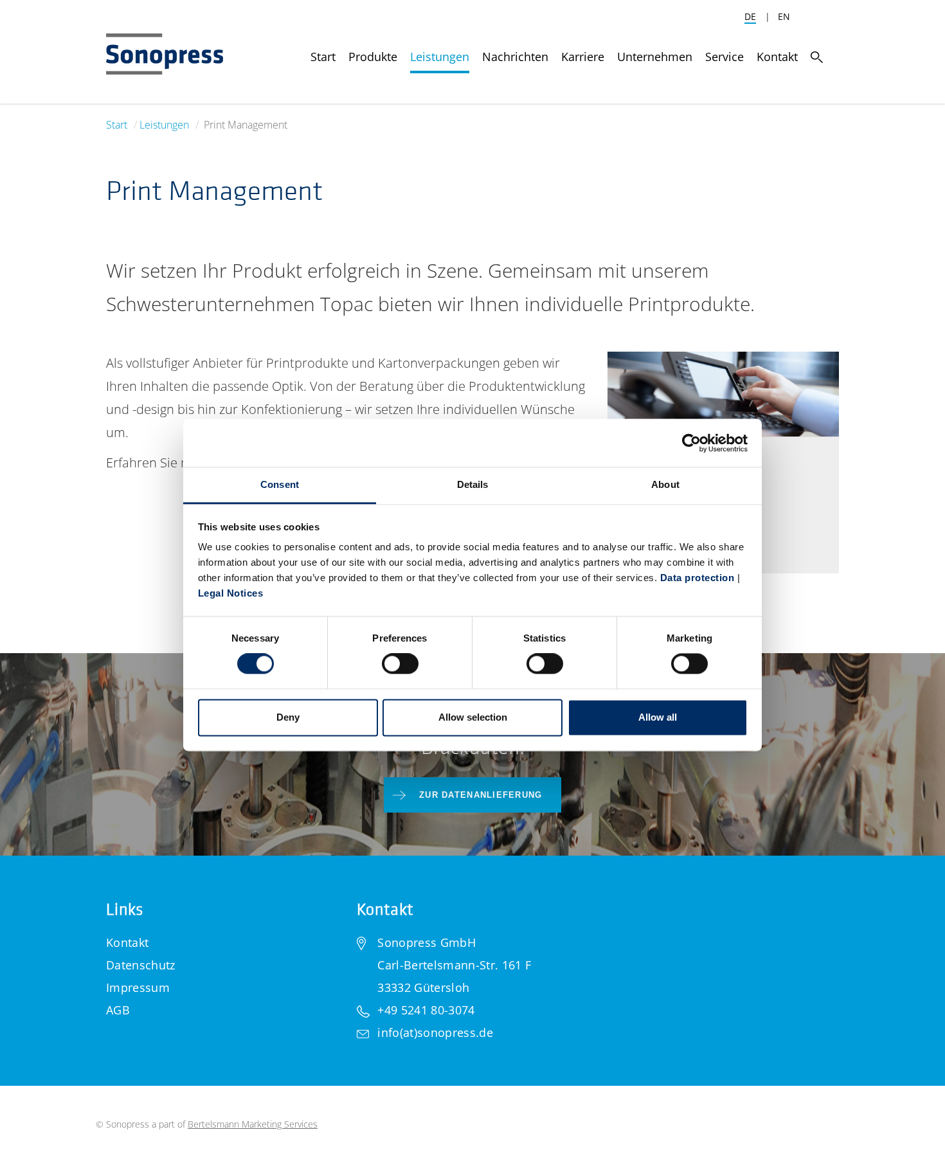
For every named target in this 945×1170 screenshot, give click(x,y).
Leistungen (164, 125)
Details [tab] (473, 484)
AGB (118, 1010)
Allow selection (472, 717)
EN (784, 16)
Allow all (657, 717)
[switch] (400, 664)
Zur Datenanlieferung (481, 795)
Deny (288, 717)
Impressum (138, 987)
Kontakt (127, 942)
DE (750, 16)
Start (116, 125)
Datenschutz (141, 965)
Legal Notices (231, 593)
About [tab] (665, 484)
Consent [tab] (279, 484)
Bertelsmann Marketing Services (253, 1124)
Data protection (697, 577)
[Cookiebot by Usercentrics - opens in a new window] (691, 443)
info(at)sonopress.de (434, 1032)
